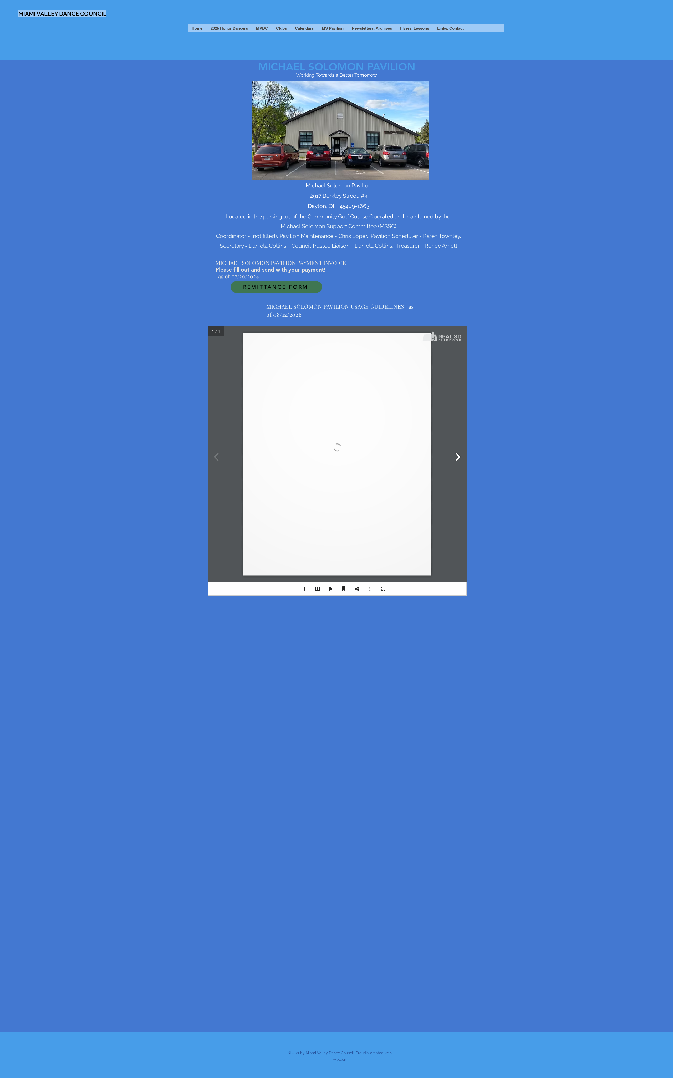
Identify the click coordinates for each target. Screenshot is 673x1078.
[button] (262, 28)
